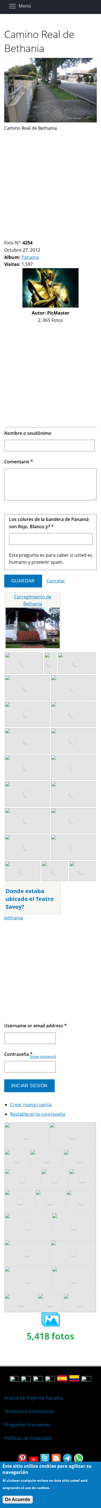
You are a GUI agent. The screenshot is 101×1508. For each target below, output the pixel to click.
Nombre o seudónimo (27, 433)
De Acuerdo (17, 1499)
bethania (13, 918)
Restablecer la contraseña (37, 1114)
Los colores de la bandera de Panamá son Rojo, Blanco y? (49, 523)
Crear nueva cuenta (31, 1104)
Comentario (18, 462)
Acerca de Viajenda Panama (33, 1398)
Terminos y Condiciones (29, 1411)
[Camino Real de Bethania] (50, 121)
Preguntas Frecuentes (27, 1425)
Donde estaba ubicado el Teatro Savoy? (30, 898)
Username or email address (35, 1026)
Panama (30, 257)
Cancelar (56, 581)
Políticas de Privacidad (28, 1438)
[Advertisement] (50, 182)
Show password (42, 1056)
